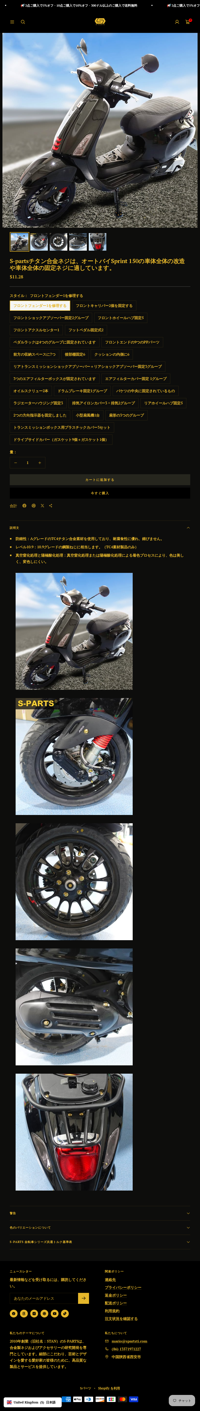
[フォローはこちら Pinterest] (44, 1313)
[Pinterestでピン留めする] (33, 505)
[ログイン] (177, 21)
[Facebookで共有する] (24, 505)
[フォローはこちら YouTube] (55, 1313)
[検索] (22, 21)
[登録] (83, 1298)
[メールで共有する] (51, 506)
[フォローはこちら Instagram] (34, 1313)
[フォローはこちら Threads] (24, 1313)
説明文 (14, 528)
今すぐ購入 (100, 493)
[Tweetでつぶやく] (42, 506)
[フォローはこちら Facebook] (14, 1313)
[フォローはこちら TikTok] (65, 1313)
